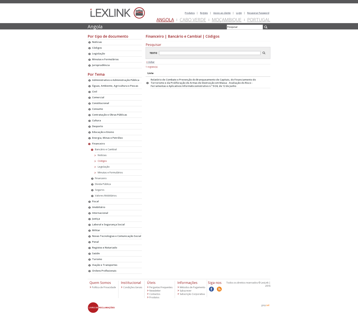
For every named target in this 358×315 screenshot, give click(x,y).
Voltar (150, 62)
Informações (187, 282)
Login (239, 13)
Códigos (102, 161)
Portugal (258, 19)
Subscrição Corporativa (192, 294)
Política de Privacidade (104, 287)
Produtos (190, 13)
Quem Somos (100, 282)
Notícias (102, 155)
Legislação (104, 166)
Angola (165, 19)
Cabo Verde (193, 19)
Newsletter (155, 290)
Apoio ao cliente (222, 13)
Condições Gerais (132, 287)
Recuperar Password (258, 13)
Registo (204, 13)
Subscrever (185, 290)
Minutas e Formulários (110, 172)
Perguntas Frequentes (160, 287)
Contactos (154, 294)
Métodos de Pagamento (192, 287)
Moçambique (226, 19)
